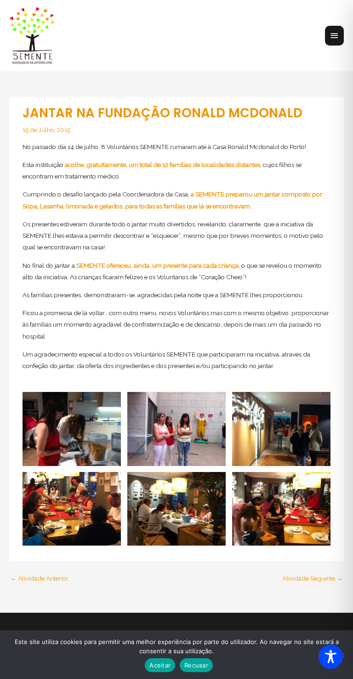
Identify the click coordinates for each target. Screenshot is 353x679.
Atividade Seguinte (312, 578)
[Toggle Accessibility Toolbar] (331, 657)
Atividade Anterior (39, 578)
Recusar (196, 665)
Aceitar (160, 665)
